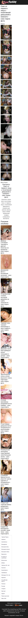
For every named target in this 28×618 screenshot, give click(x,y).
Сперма (3, 588)
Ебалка (3, 23)
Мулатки (4, 577)
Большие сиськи (6, 549)
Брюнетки (4, 554)
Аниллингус (4, 541)
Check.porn (18, 603)
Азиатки (3, 539)
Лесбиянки (4, 572)
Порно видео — (10, 605)
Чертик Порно (5, 537)
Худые (3, 593)
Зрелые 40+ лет (5, 565)
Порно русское (5, 596)
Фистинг (4, 591)
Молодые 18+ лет (6, 575)
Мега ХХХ (4, 598)
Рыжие (3, 586)
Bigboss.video (16, 5)
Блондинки (4, 544)
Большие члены (5, 551)
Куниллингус (5, 570)
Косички (4, 567)
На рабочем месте (4, 580)
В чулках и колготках (4, 557)
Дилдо (3, 562)
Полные (3, 583)
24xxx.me (23, 5)
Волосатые (4, 560)
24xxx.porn (10, 603)
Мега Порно (4, 182)
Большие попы (5, 546)
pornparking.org (13, 609)
